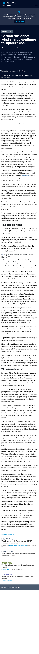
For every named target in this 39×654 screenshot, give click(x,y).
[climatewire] (8, 574)
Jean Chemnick (6, 558)
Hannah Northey (22, 545)
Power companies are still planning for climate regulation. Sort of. (18, 554)
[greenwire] (7, 563)
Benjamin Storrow (7, 580)
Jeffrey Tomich (8, 47)
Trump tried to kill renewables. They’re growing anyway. (18, 577)
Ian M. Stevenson (13, 545)
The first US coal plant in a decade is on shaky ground (18, 566)
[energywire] (7, 539)
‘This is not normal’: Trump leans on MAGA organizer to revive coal (17, 542)
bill (34, 440)
